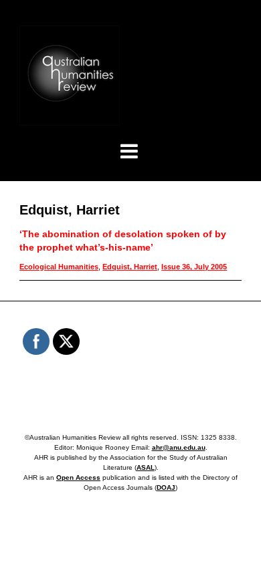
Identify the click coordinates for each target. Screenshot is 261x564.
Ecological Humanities (58, 267)
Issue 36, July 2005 (194, 267)
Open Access (78, 477)
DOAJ (166, 487)
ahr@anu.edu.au (178, 447)
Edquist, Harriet (129, 267)
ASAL (146, 467)
